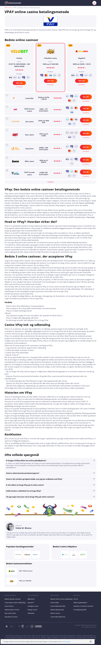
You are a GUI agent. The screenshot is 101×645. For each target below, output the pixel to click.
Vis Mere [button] (50, 182)
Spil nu (50, 81)
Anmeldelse (50, 84)
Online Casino (8, 7)
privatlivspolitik (66, 641)
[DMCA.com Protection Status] (39, 626)
